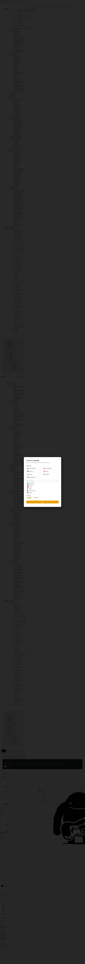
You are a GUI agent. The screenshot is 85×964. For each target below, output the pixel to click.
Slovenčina (36, 497)
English (29, 497)
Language (28, 495)
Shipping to (28, 465)
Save (42, 501)
